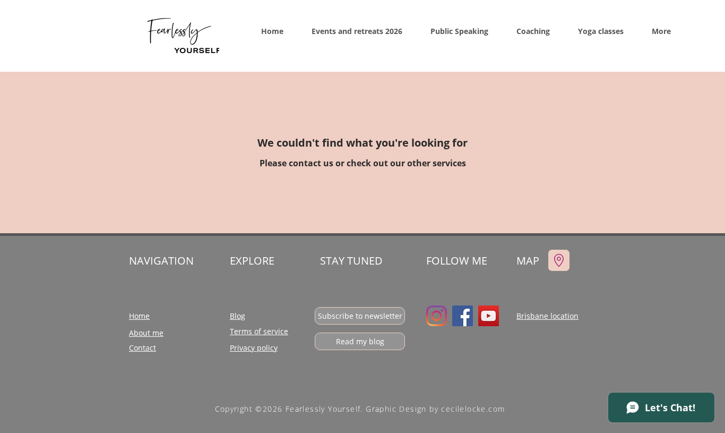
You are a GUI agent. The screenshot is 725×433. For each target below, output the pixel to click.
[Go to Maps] (558, 260)
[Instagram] (436, 315)
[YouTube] (488, 315)
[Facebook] (462, 315)
